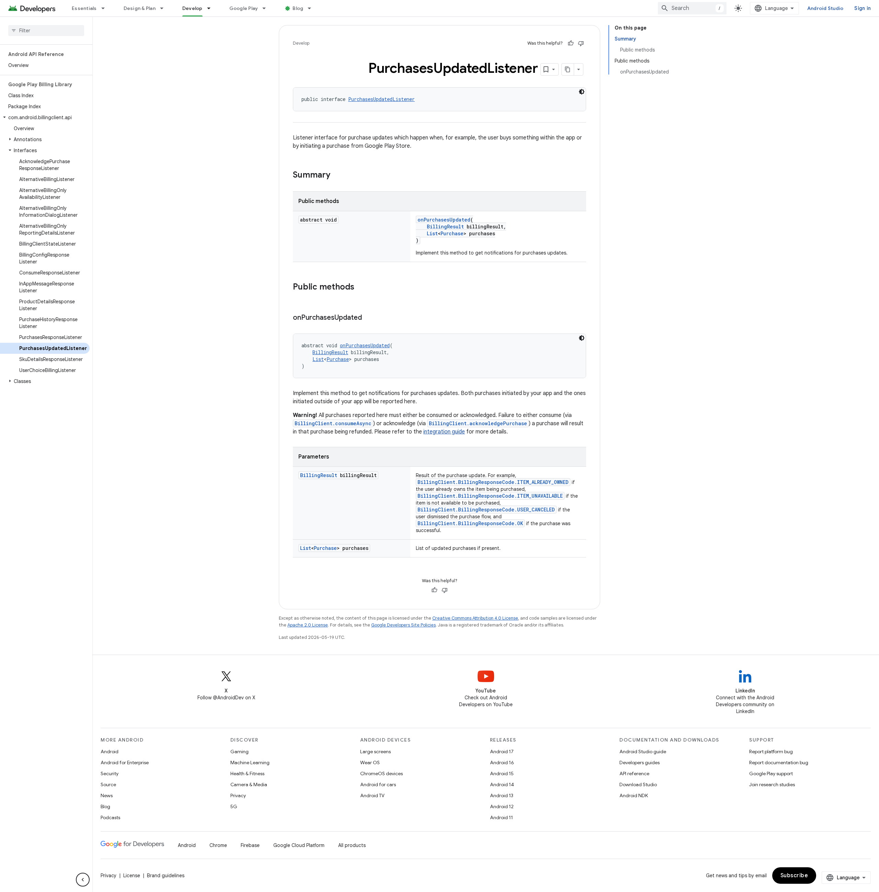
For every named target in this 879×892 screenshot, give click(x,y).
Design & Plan (140, 8)
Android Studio (825, 8)
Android (109, 751)
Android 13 (501, 795)
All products (352, 845)
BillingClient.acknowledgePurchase (478, 423)
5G (233, 806)
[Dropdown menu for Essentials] (106, 8)
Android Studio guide (642, 751)
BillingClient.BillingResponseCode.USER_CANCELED (486, 509)
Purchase (452, 233)
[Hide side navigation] (83, 880)
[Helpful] (571, 43)
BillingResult (445, 226)
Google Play (243, 8)
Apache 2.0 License (307, 625)
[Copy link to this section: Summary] (337, 175)
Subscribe (794, 875)
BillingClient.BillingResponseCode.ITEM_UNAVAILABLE (490, 496)
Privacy (238, 795)
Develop (192, 8)
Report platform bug (771, 751)
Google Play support (771, 773)
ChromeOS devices (381, 773)
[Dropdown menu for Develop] (212, 8)
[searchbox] (46, 30)
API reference (634, 773)
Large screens (375, 751)
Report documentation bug (778, 762)
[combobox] (692, 8)
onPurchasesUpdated (444, 219)
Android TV (372, 795)
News (107, 795)
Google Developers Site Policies (403, 625)
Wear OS (370, 762)
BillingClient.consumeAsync (333, 423)
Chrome (218, 845)
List (432, 233)
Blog (298, 8)
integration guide (444, 431)
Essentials (84, 8)
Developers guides (639, 762)
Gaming (239, 751)
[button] (45, 117)
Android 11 (501, 817)
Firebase (250, 845)
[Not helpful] (581, 43)
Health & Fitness (247, 773)
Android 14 (502, 784)
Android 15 (502, 773)
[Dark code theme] (582, 92)
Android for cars (378, 784)
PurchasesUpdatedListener (381, 99)
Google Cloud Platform (298, 845)
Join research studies (772, 784)
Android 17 (502, 751)
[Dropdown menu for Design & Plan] (165, 8)
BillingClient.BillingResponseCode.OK (470, 523)
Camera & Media (248, 784)
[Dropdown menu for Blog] (312, 8)
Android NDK (633, 795)
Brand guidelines (165, 875)
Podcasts (110, 817)
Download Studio (638, 784)
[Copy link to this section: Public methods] (361, 287)
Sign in (862, 8)
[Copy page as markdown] (568, 69)
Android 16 (502, 762)
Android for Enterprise (125, 762)
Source (108, 784)
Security (109, 773)
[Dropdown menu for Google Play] (267, 8)
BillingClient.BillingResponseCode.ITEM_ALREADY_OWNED (493, 482)
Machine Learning (250, 762)
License (131, 875)
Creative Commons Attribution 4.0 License (475, 618)
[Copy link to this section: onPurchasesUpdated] (369, 318)
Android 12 (502, 806)
